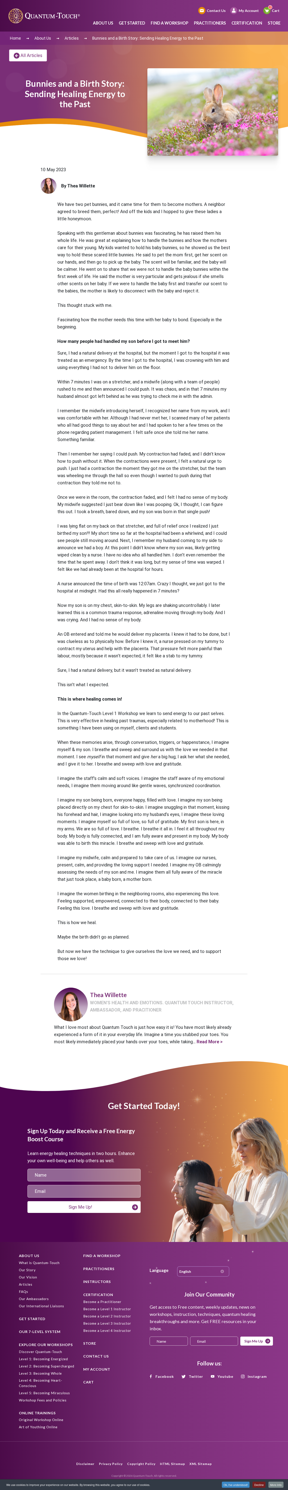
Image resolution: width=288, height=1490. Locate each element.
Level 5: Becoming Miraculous (44, 1393)
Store (274, 23)
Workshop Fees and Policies (43, 1400)
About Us (103, 23)
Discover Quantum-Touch (40, 1352)
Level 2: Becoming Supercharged (46, 1366)
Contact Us (216, 10)
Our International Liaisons (41, 1306)
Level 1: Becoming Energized (43, 1359)
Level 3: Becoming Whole (40, 1373)
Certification (247, 23)
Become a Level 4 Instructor (107, 1330)
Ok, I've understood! (236, 1485)
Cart (275, 10)
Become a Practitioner (102, 1302)
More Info (276, 1485)
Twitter (196, 1376)
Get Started (132, 23)
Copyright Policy (141, 1464)
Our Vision (28, 1277)
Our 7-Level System (40, 1331)
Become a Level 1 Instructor (107, 1309)
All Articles (31, 55)
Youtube (225, 1376)
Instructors (97, 1281)
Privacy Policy (111, 1464)
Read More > (210, 1041)
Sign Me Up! (80, 1207)
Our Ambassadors (34, 1299)
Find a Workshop (169, 23)
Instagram (257, 1376)
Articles (25, 1284)
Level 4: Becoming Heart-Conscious (40, 1383)
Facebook (164, 1376)
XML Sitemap (200, 1464)
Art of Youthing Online (38, 1427)
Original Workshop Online (41, 1420)
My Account (249, 10)
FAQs (23, 1292)
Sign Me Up (253, 1341)
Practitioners (210, 23)
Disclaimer (85, 1464)
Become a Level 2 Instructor (107, 1316)
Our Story (27, 1270)
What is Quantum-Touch (39, 1263)
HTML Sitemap (172, 1464)
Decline (259, 1485)
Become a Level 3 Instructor (107, 1323)
